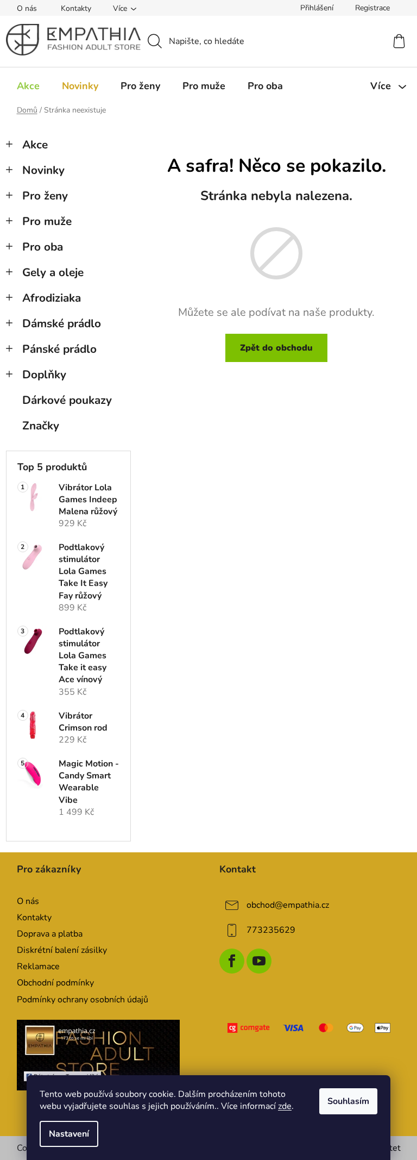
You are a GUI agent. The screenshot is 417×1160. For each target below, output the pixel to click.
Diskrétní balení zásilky (62, 950)
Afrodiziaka (51, 297)
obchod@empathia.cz (288, 905)
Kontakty (76, 8)
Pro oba (42, 246)
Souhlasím (348, 1101)
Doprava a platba (50, 934)
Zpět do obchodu (276, 348)
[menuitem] (28, 85)
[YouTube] (259, 961)
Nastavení (69, 1134)
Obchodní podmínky (55, 983)
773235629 (271, 930)
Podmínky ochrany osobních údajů (82, 1000)
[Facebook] (231, 961)
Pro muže (47, 221)
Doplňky (44, 374)
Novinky (43, 170)
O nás (27, 8)
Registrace (372, 8)
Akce (35, 144)
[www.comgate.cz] (310, 1028)
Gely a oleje (53, 272)
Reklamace (38, 966)
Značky (40, 425)
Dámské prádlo (61, 323)
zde (285, 1106)
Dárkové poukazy (67, 400)
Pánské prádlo (59, 349)
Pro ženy (45, 195)
